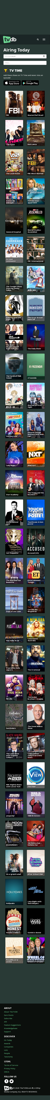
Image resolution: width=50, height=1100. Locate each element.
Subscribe (8, 1018)
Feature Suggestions (12, 1025)
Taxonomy (8, 1056)
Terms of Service (11, 1065)
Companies (8, 1047)
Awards (7, 1043)
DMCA (6, 1072)
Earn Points (8, 1015)
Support (7, 1031)
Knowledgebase (10, 1028)
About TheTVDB (10, 1012)
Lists (6, 1050)
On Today (8, 1040)
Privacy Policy (9, 1068)
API (5, 1022)
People (7, 1053)
